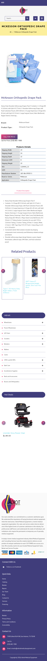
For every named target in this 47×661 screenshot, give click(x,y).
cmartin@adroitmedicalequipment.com (23, 648)
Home (4, 579)
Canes (6, 355)
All (10, 32)
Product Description (23, 191)
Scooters (7, 339)
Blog (3, 595)
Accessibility (6, 625)
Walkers (6, 349)
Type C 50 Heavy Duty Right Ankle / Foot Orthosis (11, 291)
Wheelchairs (8, 322)
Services (4, 601)
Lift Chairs (7, 333)
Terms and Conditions (9, 622)
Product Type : (6, 127)
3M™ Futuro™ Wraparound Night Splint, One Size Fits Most (33, 284)
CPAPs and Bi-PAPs (10, 360)
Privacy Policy (6, 619)
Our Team (5, 592)
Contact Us (5, 598)
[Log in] (35, 18)
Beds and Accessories (10, 376)
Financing (5, 604)
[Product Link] (21, 257)
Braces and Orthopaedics (11, 382)
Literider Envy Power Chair (14, 433)
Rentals (4, 585)
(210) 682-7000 (16, 140)
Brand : (4, 123)
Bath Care (7, 365)
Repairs (4, 588)
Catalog (4, 582)
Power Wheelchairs (10, 328)
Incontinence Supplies (10, 371)
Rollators (7, 344)
